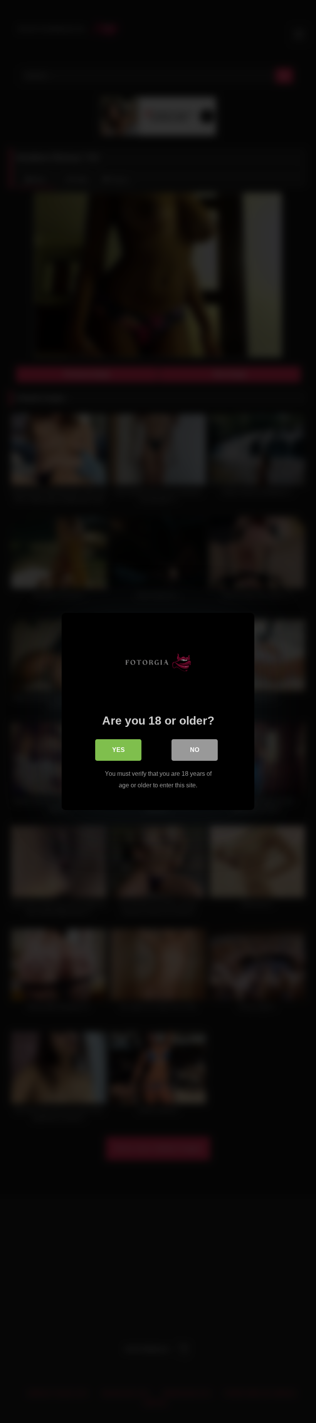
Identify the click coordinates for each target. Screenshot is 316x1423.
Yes (118, 750)
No (194, 750)
